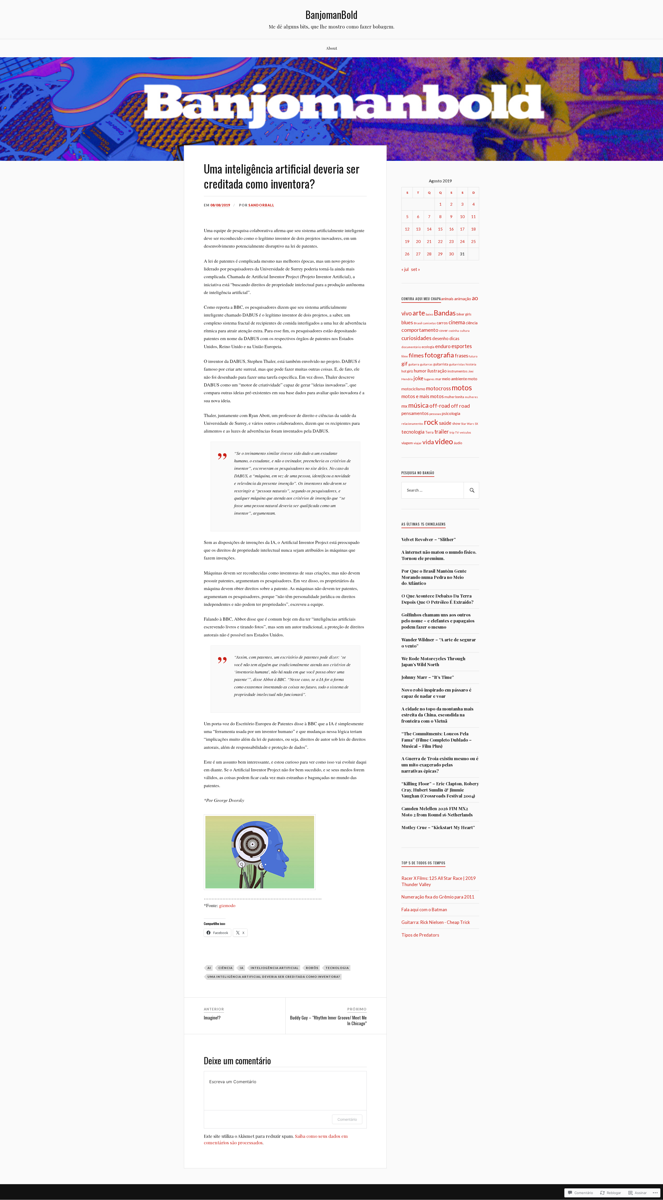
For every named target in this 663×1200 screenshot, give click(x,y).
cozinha (454, 330)
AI (209, 967)
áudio (458, 443)
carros (442, 322)
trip (452, 432)
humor (420, 370)
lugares (429, 379)
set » (415, 269)
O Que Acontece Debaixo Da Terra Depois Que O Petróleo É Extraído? (437, 599)
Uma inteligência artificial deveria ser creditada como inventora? (273, 976)
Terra (429, 432)
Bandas (445, 313)
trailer (441, 431)
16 (451, 229)
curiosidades (416, 338)
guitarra (413, 364)
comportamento (419, 330)
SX (476, 423)
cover (443, 330)
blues (407, 322)
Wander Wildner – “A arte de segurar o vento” (438, 643)
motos (462, 387)
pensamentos (415, 413)
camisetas (429, 323)
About (331, 48)
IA (241, 967)
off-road (439, 405)
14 (429, 229)
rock (431, 422)
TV (457, 432)
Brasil (418, 323)
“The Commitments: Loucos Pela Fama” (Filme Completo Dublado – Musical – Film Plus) (436, 740)
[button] (260, 852)
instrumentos (457, 371)
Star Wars (467, 423)
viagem (407, 443)
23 (451, 241)
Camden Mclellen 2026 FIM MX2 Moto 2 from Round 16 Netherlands (437, 811)
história (471, 364)
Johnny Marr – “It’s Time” (427, 677)
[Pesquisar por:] (440, 490)
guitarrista (440, 364)
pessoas (435, 414)
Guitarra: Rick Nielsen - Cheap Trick (435, 922)
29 (440, 254)
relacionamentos (412, 423)
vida (428, 441)
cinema (457, 322)
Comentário (347, 1119)
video (444, 441)
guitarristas (457, 364)
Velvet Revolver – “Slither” (428, 539)
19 (407, 241)
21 (429, 241)
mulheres (471, 397)
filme (404, 356)
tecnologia (337, 967)
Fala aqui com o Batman (424, 909)
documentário (411, 347)
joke (418, 378)
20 (418, 241)
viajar (418, 443)
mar (438, 379)
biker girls (464, 314)
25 (473, 241)
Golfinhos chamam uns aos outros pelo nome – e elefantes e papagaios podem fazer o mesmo (437, 621)
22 (440, 241)
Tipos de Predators (420, 935)
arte (419, 313)
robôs (312, 967)
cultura (465, 330)
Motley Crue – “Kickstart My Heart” (438, 827)
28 (429, 254)
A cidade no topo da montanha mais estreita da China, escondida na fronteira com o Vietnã (437, 715)
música (418, 405)
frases (461, 355)
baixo (429, 314)
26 (407, 254)
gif (404, 364)
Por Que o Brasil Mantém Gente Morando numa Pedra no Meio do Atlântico (433, 577)
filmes (416, 355)
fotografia (439, 355)
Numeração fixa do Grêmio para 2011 (437, 897)
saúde (445, 423)
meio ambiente (454, 378)
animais (447, 299)
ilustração (437, 370)
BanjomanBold (331, 14)
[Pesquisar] (471, 490)
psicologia (451, 413)
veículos (465, 432)
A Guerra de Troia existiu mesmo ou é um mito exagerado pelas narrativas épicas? (439, 765)
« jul (405, 269)
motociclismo (413, 388)
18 (473, 229)
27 (418, 254)
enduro (443, 346)
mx (404, 406)
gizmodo (227, 905)
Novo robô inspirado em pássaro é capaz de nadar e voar (436, 693)
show (456, 423)
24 (462, 241)
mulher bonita (454, 397)
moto (472, 378)
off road (460, 406)
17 (462, 229)
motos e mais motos (422, 396)
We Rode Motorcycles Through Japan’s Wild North (433, 661)
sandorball (261, 205)
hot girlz (407, 371)
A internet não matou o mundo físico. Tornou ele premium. (438, 555)
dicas (454, 338)
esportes (461, 346)
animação (462, 298)
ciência (225, 967)
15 (440, 229)
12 (407, 229)
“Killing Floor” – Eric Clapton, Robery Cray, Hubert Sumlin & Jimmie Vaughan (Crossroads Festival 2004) (440, 790)
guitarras (426, 364)
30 (451, 254)
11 (473, 216)
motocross (438, 388)
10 (462, 216)
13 (418, 229)
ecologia (428, 347)
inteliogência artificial (275, 967)
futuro (473, 356)
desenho (440, 338)
